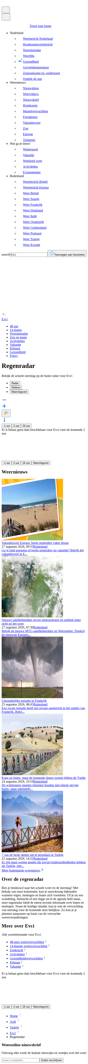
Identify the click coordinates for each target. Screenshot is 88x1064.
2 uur (16, 425)
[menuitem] (48, 56)
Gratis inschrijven (51, 1060)
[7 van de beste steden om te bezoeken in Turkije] (32, 851)
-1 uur (6, 425)
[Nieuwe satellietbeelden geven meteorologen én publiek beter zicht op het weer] (32, 616)
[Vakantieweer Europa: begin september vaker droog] (32, 539)
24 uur (26, 425)
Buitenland (40, 546)
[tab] (48, 383)
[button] (44, 420)
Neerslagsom (41, 462)
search (6, 254)
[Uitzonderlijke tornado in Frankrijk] (32, 697)
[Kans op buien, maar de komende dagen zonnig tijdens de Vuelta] (32, 774)
